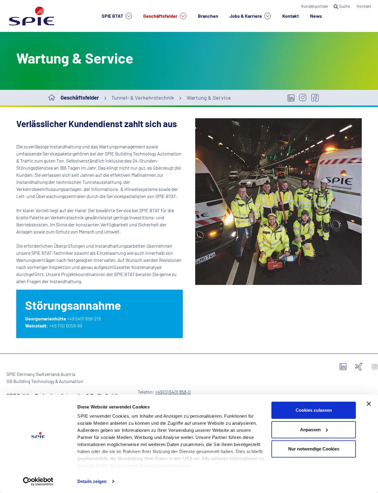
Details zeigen (92, 481)
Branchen (208, 16)
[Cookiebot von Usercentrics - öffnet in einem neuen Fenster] (38, 481)
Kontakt (290, 16)
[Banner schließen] (369, 404)
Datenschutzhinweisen (165, 465)
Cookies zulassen (314, 410)
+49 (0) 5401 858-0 (173, 392)
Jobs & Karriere (246, 16)
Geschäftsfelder (160, 16)
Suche (344, 6)
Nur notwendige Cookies (313, 448)
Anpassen (310, 429)
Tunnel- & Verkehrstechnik (142, 97)
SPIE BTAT (113, 16)
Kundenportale (314, 6)
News (316, 16)
